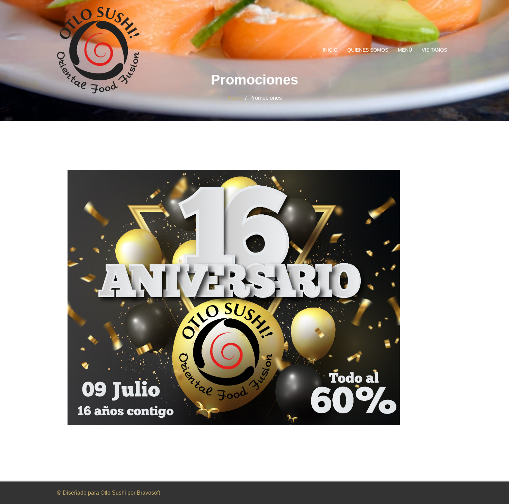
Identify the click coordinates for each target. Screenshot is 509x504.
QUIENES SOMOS (367, 50)
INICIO (330, 50)
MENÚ (405, 50)
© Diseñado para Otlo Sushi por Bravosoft (108, 493)
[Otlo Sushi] (98, 50)
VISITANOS (434, 50)
